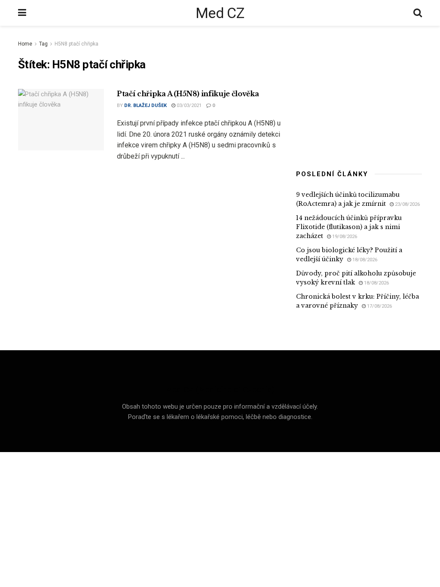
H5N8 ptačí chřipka (76, 44)
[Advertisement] (360, 92)
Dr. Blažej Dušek (145, 105)
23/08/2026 (407, 204)
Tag (43, 44)
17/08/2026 (379, 306)
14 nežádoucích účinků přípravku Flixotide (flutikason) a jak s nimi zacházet (349, 227)
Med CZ (220, 13)
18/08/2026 (364, 260)
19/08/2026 (344, 236)
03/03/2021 (188, 105)
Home (25, 44)
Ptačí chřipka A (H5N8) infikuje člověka (188, 93)
